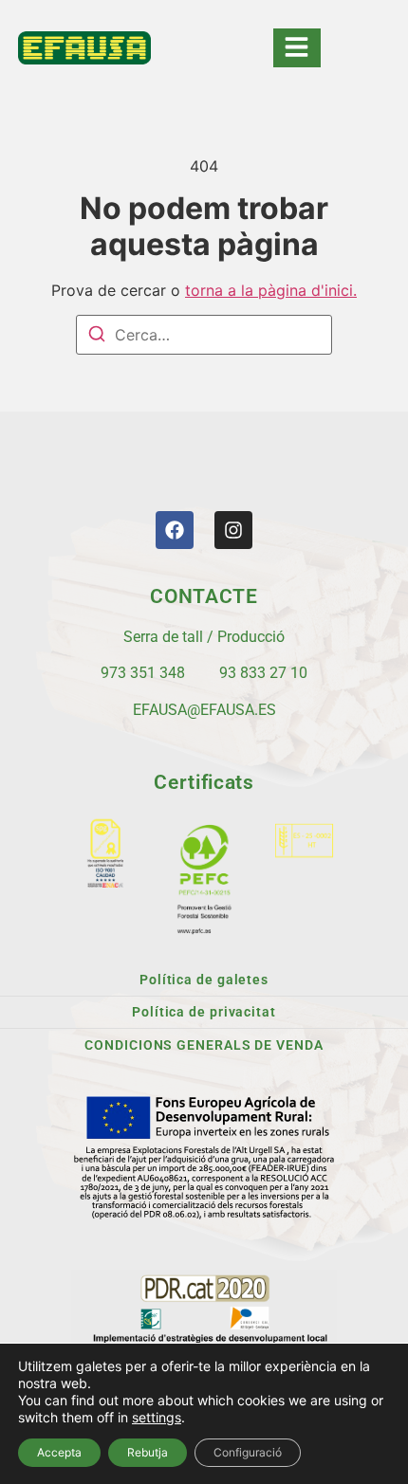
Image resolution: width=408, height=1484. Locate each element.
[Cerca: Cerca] (204, 335)
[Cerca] (96, 337)
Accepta (59, 1452)
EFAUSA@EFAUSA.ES (204, 710)
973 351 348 (143, 673)
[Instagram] (233, 530)
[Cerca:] (204, 335)
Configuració (247, 1452)
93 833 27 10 (263, 673)
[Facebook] (175, 530)
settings (156, 1417)
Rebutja (147, 1452)
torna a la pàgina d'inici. (271, 290)
